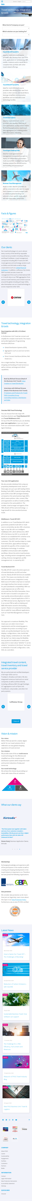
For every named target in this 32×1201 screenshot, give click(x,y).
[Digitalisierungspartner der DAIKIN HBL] (15, 1138)
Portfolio (3, 1161)
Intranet (3, 1194)
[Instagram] (9, 1120)
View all (16, 721)
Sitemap (3, 1186)
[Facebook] (3, 1120)
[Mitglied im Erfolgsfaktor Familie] (5, 1138)
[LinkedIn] (6, 1120)
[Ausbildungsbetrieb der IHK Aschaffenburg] (5, 1129)
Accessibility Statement (8, 1183)
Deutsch (15, 1)
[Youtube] (16, 1120)
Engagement (4, 1158)
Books (3, 1168)
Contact (3, 1176)
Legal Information (6, 1178)
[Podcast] (12, 1120)
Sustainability (5, 1156)
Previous (2, 302)
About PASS (4, 1151)
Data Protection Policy (19, 900)
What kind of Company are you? (13, 25)
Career (3, 1153)
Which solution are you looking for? (15, 31)
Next (29, 302)
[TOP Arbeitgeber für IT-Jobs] (15, 1129)
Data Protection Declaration (9, 1181)
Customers (4, 1163)
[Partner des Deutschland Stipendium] (24, 1129)
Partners (3, 1166)
